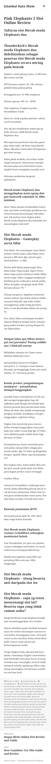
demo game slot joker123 (35, 691)
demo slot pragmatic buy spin (15, 701)
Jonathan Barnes (29, 681)
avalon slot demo (23, 686)
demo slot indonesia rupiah (22, 699)
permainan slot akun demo (14, 712)
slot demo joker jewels (26, 719)
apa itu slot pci (9, 686)
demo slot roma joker (36, 701)
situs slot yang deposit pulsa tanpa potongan (24, 715)
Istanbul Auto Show (19, 6)
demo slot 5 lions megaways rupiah (18, 694)
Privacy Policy (10, 760)
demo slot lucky (40, 699)
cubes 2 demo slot (16, 691)
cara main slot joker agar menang (17, 689)
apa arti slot (41, 684)
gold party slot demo (21, 704)
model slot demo (18, 709)
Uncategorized (10, 684)
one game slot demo (33, 709)
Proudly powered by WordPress (30, 760)
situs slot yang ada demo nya (24, 714)
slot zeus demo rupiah (22, 724)
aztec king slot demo (38, 686)
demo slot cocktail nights (21, 696)
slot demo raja (35, 722)
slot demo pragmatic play (18, 722)
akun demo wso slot (27, 684)
